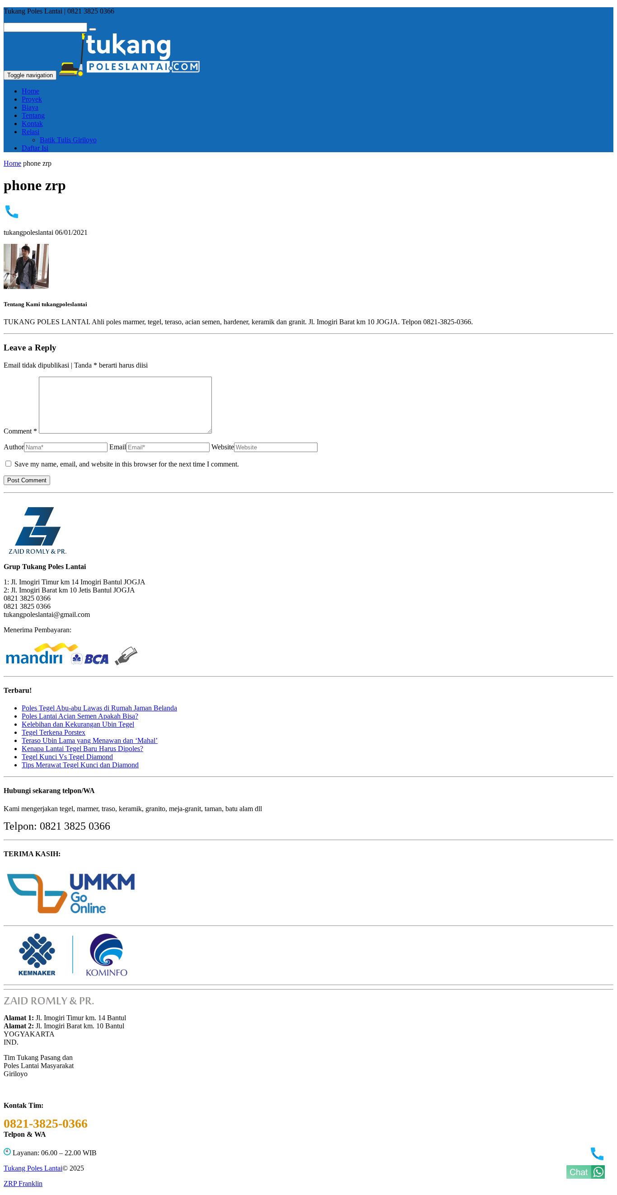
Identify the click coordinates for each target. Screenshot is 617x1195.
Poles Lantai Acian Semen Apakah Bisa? (80, 716)
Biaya (30, 107)
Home (30, 91)
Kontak (32, 123)
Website (222, 447)
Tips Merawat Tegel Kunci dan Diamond (80, 765)
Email (117, 447)
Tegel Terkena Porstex (53, 732)
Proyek (32, 99)
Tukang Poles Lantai (33, 1168)
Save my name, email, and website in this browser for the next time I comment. (126, 464)
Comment (20, 431)
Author (14, 447)
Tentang (33, 115)
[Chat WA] (585, 1176)
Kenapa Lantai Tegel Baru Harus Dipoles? (82, 748)
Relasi (30, 131)
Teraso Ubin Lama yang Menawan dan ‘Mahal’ (90, 740)
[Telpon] (597, 1159)
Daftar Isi (35, 148)
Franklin (23, 1183)
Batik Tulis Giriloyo (68, 140)
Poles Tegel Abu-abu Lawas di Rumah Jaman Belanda (99, 708)
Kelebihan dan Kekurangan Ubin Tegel (78, 724)
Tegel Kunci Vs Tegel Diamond (67, 757)
